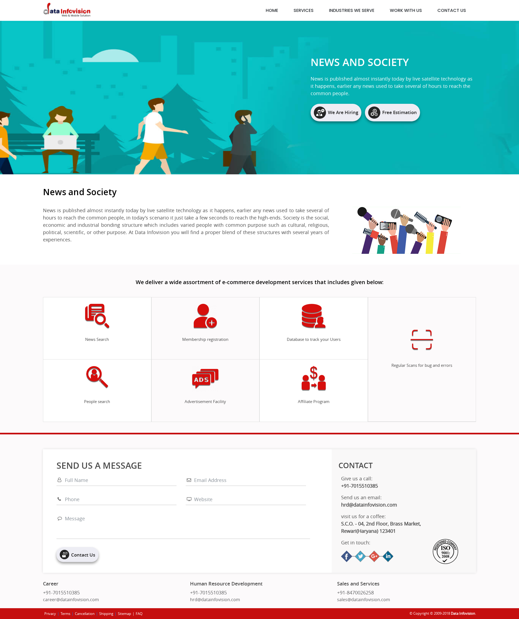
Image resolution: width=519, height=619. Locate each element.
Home (272, 10)
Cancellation (85, 613)
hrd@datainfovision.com (215, 600)
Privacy (50, 613)
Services (304, 10)
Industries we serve (351, 10)
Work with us (406, 10)
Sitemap (124, 613)
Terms (65, 613)
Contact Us (451, 10)
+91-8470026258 (355, 592)
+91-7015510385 (61, 592)
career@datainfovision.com (71, 600)
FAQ (139, 613)
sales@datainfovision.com (363, 600)
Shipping (106, 613)
